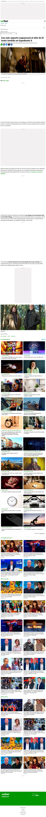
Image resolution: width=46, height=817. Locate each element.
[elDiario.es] (5, 796)
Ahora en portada (4, 579)
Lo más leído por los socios (6, 537)
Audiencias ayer (27, 1)
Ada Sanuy (2, 557)
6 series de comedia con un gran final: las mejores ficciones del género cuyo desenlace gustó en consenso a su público (10, 554)
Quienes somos (23, 807)
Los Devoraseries (3, 336)
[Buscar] (44, 27)
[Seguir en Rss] (38, 795)
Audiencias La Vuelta (31, 1)
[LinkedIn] (11, 45)
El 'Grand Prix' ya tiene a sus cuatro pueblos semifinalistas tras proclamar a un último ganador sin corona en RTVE (10, 615)
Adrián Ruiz (25, 576)
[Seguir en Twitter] (32, 795)
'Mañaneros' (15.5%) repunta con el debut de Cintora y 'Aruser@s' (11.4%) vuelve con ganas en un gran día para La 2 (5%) (34, 672)
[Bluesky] (6, 45)
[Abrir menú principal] (44, 21)
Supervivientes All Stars (42, 1)
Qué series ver (36, 1)
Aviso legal (23, 811)
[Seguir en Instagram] (35, 795)
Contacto (23, 809)
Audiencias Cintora (22, 1)
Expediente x (13, 336)
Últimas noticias (4, 696)
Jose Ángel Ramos (4, 694)
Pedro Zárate (26, 557)
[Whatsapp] (2, 45)
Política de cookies (23, 812)
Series (9, 336)
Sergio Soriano (3, 576)
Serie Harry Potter (17, 1)
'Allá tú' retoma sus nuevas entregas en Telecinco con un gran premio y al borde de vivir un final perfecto (11, 713)
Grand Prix (9, 1)
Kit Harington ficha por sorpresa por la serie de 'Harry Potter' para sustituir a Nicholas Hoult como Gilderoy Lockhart (34, 653)
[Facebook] (4, 45)
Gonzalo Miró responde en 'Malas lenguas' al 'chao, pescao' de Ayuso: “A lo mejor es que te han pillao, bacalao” (11, 653)
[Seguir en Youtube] (37, 795)
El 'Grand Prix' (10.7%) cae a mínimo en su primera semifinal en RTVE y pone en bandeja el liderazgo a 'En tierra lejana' (34, 573)
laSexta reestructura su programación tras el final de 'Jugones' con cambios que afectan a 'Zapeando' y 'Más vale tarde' (33, 691)
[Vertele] (5, 794)
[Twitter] (9, 45)
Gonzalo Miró (12, 1)
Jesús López (6, 80)
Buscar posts (3, 25)
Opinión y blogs (4, 23)
